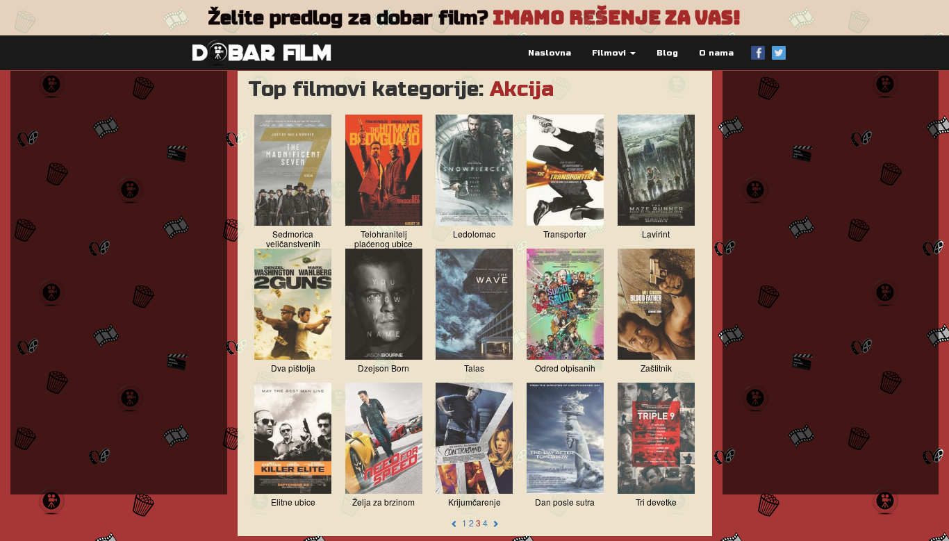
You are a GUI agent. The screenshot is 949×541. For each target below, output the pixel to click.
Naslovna (549, 53)
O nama (716, 53)
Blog (667, 53)
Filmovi (610, 53)
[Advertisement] (119, 282)
